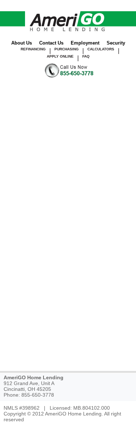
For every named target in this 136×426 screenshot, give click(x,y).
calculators (100, 49)
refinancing (33, 49)
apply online (60, 56)
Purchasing (66, 49)
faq (86, 56)
